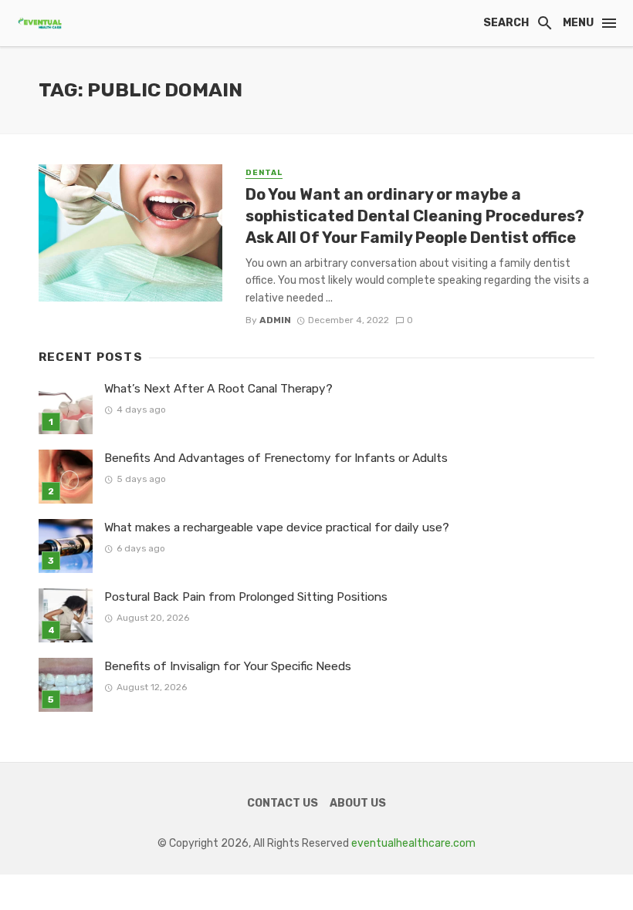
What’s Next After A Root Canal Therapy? (218, 389)
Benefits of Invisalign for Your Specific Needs (227, 666)
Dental (264, 172)
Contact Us (282, 803)
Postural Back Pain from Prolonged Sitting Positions (246, 597)
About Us (358, 803)
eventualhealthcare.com (413, 843)
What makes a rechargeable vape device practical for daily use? (276, 527)
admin (275, 320)
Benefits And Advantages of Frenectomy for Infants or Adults (276, 458)
